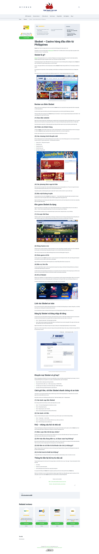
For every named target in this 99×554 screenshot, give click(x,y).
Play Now (26, 37)
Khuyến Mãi (59, 16)
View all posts (21, 539)
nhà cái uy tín (50, 50)
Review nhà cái (36, 16)
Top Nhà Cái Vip (48, 546)
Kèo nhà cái (45, 16)
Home (20, 19)
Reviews (25, 19)
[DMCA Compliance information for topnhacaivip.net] (50, 550)
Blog (72, 16)
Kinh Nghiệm (66, 16)
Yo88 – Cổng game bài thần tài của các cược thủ (57, 481)
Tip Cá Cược (52, 16)
